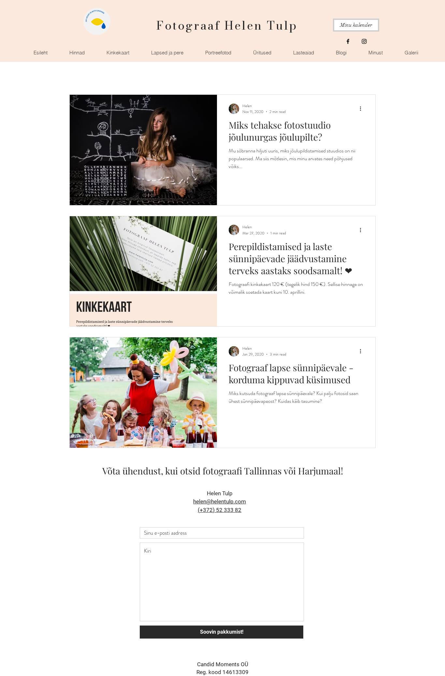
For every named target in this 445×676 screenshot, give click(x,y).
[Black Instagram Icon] (364, 41)
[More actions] (362, 109)
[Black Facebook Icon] (348, 41)
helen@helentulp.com (219, 501)
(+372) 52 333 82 (219, 510)
